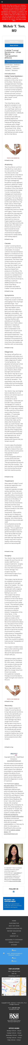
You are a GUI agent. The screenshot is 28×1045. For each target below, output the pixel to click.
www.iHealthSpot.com (14, 761)
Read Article (14, 45)
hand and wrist (16, 879)
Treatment (15, 68)
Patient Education (14, 931)
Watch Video (14, 41)
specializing (17, 873)
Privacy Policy (14, 942)
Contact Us (14, 936)
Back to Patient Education (14, 61)
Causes (7, 66)
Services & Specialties (14, 928)
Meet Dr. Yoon (14, 926)
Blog (14, 933)
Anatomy (17, 64)
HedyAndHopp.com (16, 1021)
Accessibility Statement (14, 939)
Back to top (9, 160)
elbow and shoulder (15, 881)
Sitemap (14, 945)
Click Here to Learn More (19, 19)
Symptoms (14, 66)
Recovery (15, 70)
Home (14, 921)
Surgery (7, 70)
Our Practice (14, 923)
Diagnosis (8, 68)
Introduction (9, 64)
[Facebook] (14, 892)
